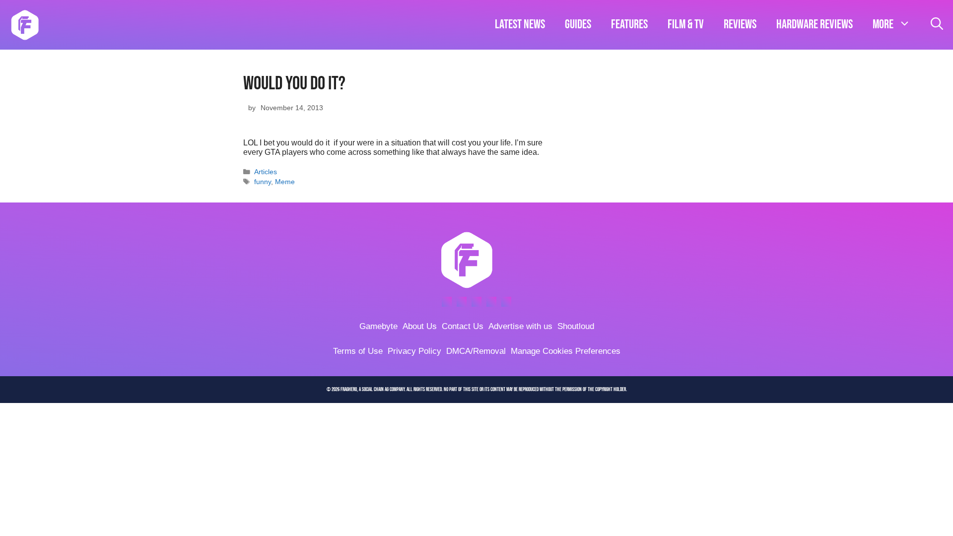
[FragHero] (25, 25)
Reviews (740, 24)
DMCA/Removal (476, 351)
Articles (265, 172)
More (883, 24)
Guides (578, 24)
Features (629, 24)
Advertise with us (520, 326)
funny (262, 182)
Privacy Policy (414, 351)
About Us (420, 326)
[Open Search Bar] (937, 25)
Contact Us (462, 326)
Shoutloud (575, 326)
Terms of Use (358, 351)
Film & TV (686, 24)
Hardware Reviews (814, 24)
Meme (285, 182)
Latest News (520, 24)
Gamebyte (378, 326)
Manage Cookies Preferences (565, 351)
